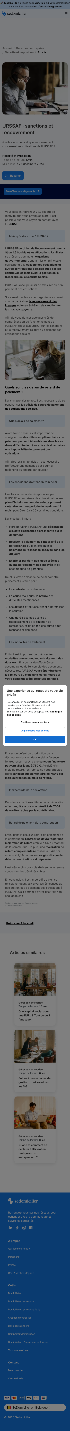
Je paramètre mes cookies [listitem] (35, 730)
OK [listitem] (35, 739)
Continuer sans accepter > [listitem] (35, 722)
